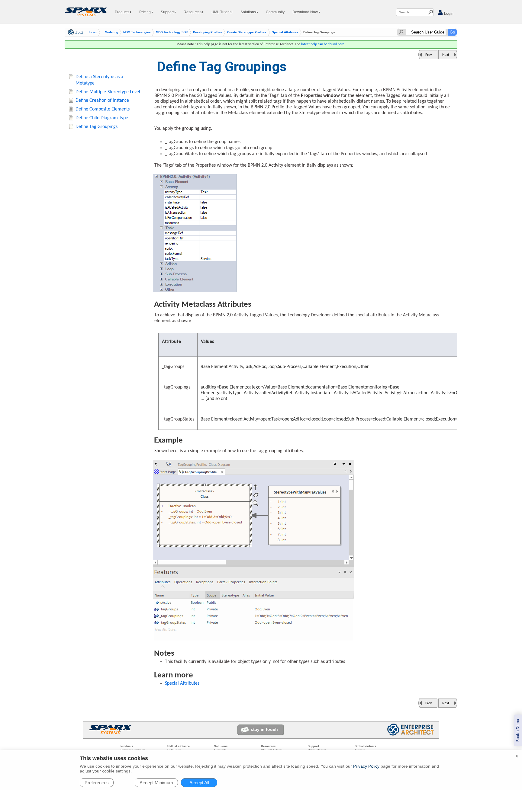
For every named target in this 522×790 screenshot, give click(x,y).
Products (122, 12)
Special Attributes (285, 32)
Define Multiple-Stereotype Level (108, 92)
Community (275, 12)
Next (445, 55)
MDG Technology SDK (172, 32)
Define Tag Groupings (97, 126)
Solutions (248, 12)
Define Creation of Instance (102, 100)
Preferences (97, 782)
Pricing (145, 12)
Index (93, 32)
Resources (193, 12)
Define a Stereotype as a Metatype (99, 80)
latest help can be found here (322, 44)
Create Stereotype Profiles (246, 32)
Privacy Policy (366, 766)
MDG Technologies (137, 32)
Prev (428, 55)
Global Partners (365, 746)
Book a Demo (518, 730)
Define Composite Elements (103, 109)
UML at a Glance (178, 746)
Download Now (305, 12)
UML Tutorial (222, 12)
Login (448, 13)
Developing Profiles (207, 32)
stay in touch (264, 729)
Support (168, 12)
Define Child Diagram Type (102, 118)
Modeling (111, 32)
